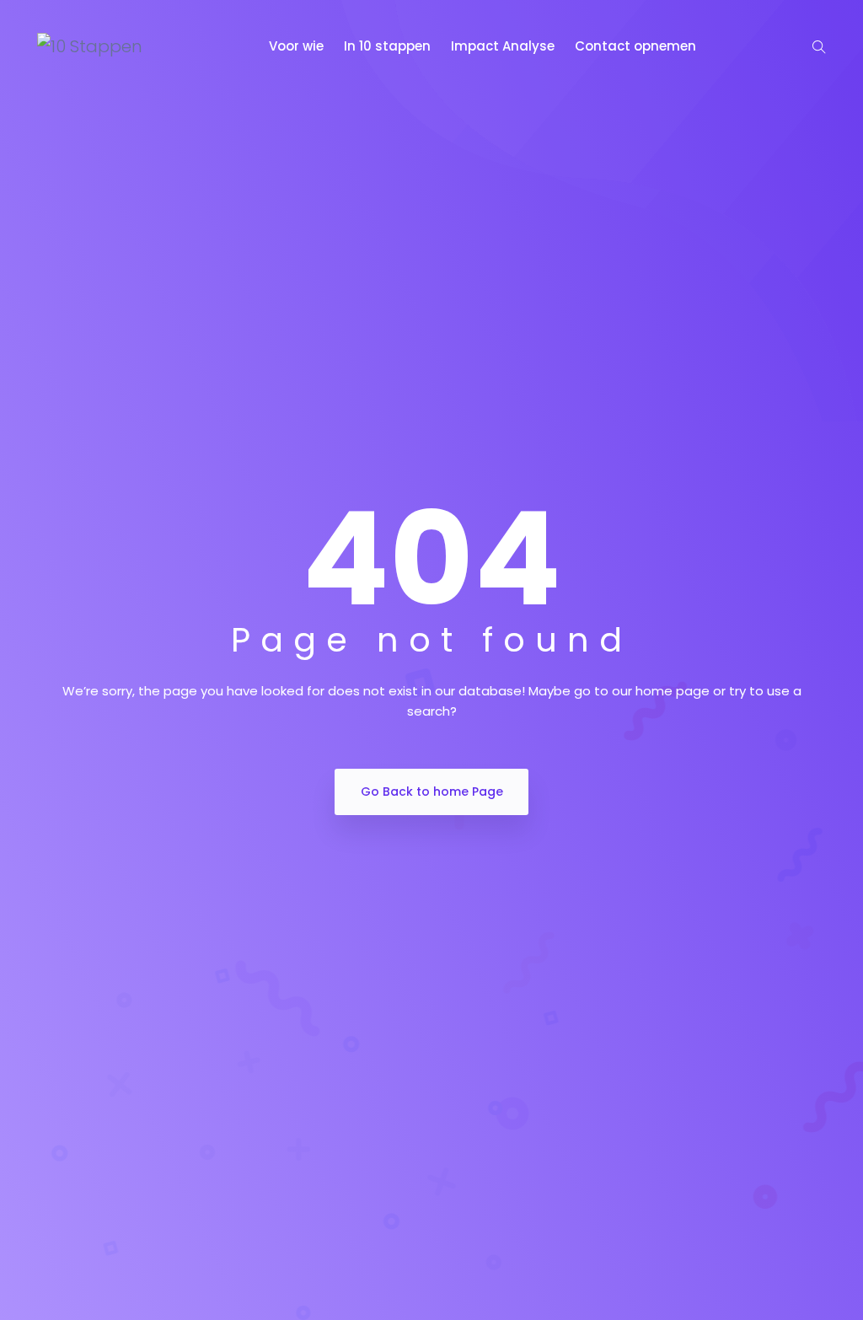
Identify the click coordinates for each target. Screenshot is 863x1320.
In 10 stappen (389, 46)
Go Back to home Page (432, 791)
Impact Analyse (504, 46)
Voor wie (298, 46)
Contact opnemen (637, 46)
